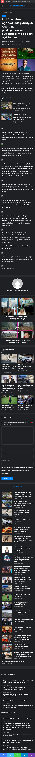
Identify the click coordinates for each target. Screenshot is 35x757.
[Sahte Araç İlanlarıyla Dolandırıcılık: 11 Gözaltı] (26, 379)
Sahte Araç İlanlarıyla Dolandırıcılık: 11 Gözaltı (25, 387)
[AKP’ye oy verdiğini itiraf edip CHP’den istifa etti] (7, 647)
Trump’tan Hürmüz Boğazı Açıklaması (7, 406)
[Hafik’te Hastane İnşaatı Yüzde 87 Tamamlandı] (7, 613)
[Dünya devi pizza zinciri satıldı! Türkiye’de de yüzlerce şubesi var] (7, 529)
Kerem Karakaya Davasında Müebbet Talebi (23, 620)
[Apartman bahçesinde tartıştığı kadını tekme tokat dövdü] (9, 358)
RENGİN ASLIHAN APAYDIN (11, 41)
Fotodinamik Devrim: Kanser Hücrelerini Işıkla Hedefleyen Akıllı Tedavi (23, 549)
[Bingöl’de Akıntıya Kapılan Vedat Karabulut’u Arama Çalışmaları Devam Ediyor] (6, 105)
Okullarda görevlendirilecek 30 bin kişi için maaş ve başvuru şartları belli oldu (23, 655)
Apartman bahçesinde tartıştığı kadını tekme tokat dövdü (8, 367)
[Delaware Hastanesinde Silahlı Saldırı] (26, 358)
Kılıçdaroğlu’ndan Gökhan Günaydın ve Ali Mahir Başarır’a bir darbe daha (22, 637)
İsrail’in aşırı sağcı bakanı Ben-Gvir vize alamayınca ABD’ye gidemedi (8, 387)
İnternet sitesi (5, 460)
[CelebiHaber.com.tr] (17, 6)
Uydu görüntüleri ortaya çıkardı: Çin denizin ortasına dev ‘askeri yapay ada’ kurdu (23, 559)
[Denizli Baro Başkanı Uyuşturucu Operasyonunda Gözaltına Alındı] (6, 117)
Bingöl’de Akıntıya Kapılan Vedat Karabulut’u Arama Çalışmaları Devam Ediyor (22, 106)
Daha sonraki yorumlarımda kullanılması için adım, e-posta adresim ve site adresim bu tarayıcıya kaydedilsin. (17, 470)
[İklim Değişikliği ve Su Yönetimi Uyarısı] (26, 399)
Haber (11, 12)
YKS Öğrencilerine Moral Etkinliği (13, 662)
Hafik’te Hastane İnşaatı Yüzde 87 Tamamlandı (22, 612)
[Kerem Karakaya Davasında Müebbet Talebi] (7, 621)
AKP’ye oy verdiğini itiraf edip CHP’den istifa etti (22, 645)
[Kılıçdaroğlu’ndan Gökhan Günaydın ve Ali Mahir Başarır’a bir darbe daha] (7, 638)
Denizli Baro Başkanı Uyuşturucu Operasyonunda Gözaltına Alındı (22, 117)
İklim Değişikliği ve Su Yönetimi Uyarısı (25, 406)
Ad (2, 447)
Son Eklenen (17, 486)
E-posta (4, 454)
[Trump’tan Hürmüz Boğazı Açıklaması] (9, 399)
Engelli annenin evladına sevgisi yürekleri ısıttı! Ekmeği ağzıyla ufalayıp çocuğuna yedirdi (22, 569)
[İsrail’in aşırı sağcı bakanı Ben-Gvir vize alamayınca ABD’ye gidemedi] (9, 379)
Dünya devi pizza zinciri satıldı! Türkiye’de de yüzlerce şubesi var (22, 529)
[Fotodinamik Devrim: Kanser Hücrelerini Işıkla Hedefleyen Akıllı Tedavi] (7, 549)
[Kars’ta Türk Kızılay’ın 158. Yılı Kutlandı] (7, 629)
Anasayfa (6, 12)
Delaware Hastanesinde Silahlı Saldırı (25, 366)
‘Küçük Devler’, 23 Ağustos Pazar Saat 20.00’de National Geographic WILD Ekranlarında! (23, 539)
